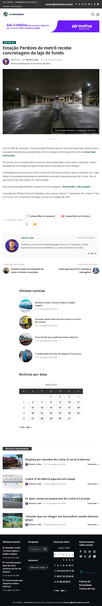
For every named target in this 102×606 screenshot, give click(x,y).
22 (51, 413)
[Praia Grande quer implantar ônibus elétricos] (25, 339)
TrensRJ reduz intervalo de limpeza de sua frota (58, 353)
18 (78, 407)
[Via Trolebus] (89, 572)
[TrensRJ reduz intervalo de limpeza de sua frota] (25, 355)
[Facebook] (76, 4)
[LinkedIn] (92, 253)
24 (69, 413)
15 (51, 407)
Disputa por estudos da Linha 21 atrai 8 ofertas (57, 459)
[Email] (34, 224)
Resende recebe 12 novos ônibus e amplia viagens (12, 550)
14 (42, 407)
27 (33, 418)
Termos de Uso (87, 588)
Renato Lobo (32, 59)
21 (42, 413)
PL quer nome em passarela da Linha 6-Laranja (57, 498)
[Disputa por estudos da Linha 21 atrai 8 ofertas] (13, 461)
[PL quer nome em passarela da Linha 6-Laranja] (13, 500)
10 (69, 402)
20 (33, 413)
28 (42, 418)
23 (60, 413)
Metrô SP (9, 42)
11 (78, 402)
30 (60, 418)
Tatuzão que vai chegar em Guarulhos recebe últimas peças (61, 518)
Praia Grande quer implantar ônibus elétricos (56, 337)
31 (69, 418)
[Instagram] (82, 4)
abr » (29, 427)
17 (69, 407)
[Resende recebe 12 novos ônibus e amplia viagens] (25, 306)
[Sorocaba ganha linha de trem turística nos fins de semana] (25, 322)
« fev (22, 427)
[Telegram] (88, 4)
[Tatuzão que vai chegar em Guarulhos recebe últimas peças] (13, 520)
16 (60, 407)
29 (51, 418)
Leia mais (92, 464)
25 (78, 413)
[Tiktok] (94, 4)
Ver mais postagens (86, 238)
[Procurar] (92, 14)
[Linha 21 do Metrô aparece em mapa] (13, 481)
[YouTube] (85, 4)
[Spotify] (97, 4)
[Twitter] (79, 4)
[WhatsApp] (91, 4)
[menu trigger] (97, 14)
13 (33, 407)
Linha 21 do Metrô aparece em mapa (50, 479)
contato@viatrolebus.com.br (59, 4)
